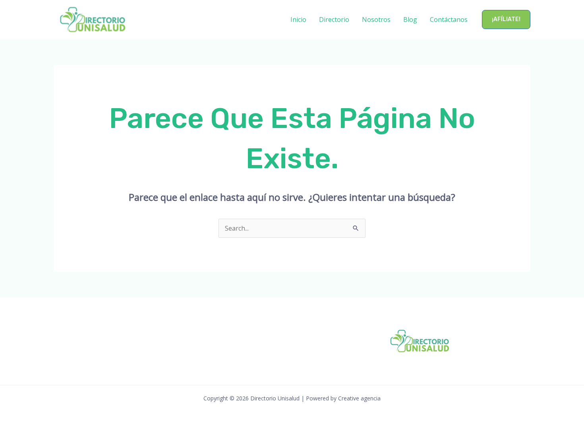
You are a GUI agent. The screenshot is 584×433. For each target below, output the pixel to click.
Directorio (334, 19)
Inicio (298, 19)
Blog (410, 19)
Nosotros (376, 19)
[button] (506, 19)
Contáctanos (449, 19)
